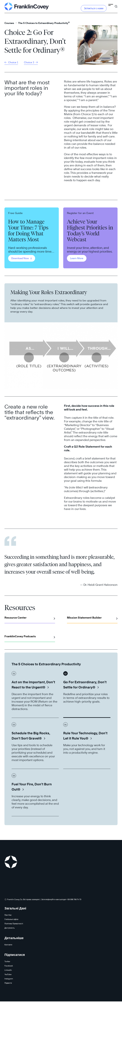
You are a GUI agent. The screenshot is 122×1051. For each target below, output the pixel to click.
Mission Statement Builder (84, 617)
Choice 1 (13, 62)
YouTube (7, 974)
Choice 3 (29, 62)
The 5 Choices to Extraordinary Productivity (44, 23)
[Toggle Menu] (110, 5)
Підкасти (8, 983)
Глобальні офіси (11, 919)
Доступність (9, 928)
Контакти (8, 945)
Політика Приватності (13, 923)
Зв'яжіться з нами (93, 8)
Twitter (7, 961)
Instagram (8, 979)
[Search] (116, 5)
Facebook (8, 966)
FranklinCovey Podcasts (20, 636)
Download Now (20, 258)
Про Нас (8, 915)
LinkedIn (8, 970)
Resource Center (15, 617)
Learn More (76, 258)
